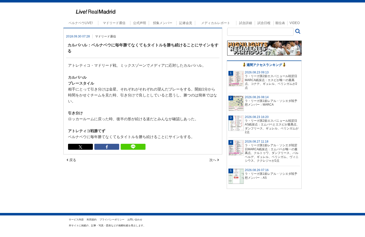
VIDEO (295, 23)
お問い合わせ (134, 219)
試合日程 (263, 23)
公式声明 (139, 23)
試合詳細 (245, 23)
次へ (213, 160)
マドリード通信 (114, 23)
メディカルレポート (215, 23)
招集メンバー (162, 23)
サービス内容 (76, 219)
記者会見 (185, 23)
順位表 (280, 23)
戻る (72, 160)
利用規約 (92, 219)
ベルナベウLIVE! (81, 23)
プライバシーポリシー (112, 219)
